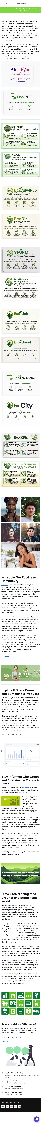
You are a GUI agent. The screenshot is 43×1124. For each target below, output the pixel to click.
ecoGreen (5, 585)
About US (5, 1041)
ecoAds (12, 905)
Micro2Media (13, 1028)
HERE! (7, 656)
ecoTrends (26, 788)
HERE (20, 734)
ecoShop (8, 698)
